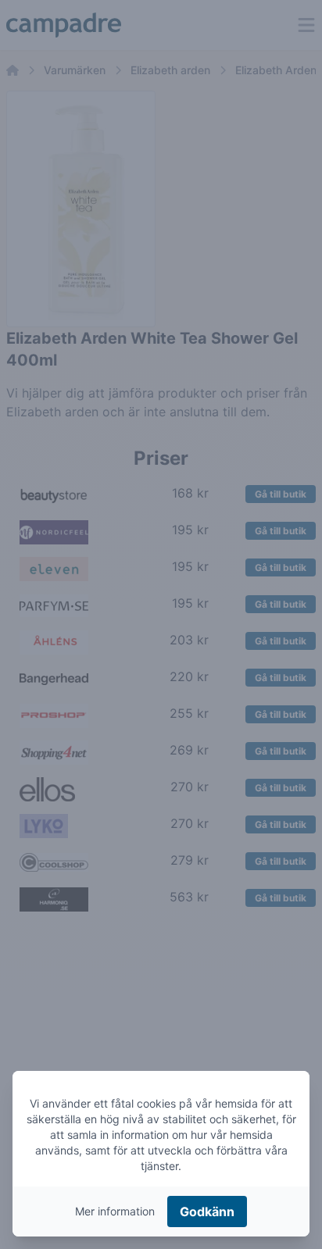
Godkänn (207, 1211)
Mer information (115, 1211)
